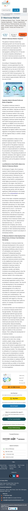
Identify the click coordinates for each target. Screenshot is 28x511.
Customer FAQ (12, 465)
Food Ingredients (17, 13)
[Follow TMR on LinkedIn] (14, 476)
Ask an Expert (14, 406)
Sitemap (11, 468)
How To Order (21, 465)
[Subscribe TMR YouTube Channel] (17, 476)
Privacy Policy (13, 467)
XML (20, 467)
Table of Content (14, 35)
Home (2, 13)
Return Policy (4, 467)
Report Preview (5, 35)
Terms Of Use (3, 465)
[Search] (9, 10)
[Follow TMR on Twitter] (10, 476)
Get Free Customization (14, 419)
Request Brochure (22, 35)
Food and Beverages (9, 13)
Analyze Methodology (14, 427)
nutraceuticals (14, 193)
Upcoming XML (3, 468)
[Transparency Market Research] (6, 3)
